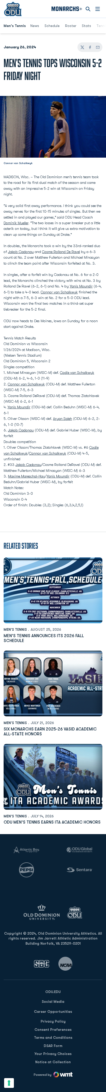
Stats (86, 26)
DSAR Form (53, 1046)
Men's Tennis (15, 629)
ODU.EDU (53, 991)
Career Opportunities (53, 1011)
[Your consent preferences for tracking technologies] (9, 1083)
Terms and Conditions (53, 1037)
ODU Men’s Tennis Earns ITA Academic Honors (52, 822)
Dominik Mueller (16, 223)
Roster (70, 26)
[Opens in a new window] (41, 964)
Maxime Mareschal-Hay (26, 476)
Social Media (53, 1001)
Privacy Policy (53, 1021)
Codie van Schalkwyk (77, 373)
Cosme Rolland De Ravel (61, 252)
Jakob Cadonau (21, 252)
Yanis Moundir (81, 286)
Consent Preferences (53, 1029)
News (34, 26)
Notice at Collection (53, 1062)
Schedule (52, 26)
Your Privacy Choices (53, 1054)
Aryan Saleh (62, 419)
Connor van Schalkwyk (59, 292)
